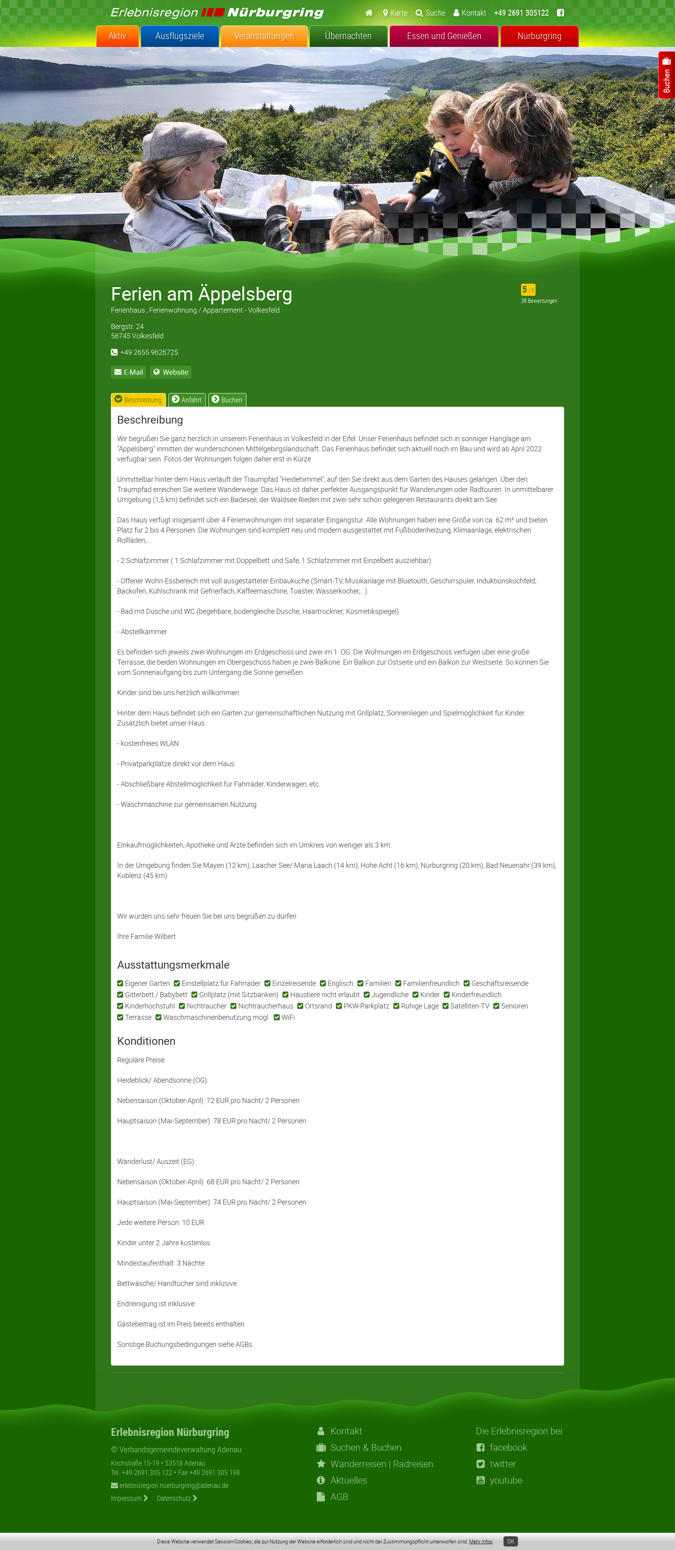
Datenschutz (175, 1498)
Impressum (127, 1498)
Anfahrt (192, 399)
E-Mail (133, 372)
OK (510, 1541)
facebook (508, 1447)
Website (175, 372)
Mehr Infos (481, 1541)
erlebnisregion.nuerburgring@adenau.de (173, 1485)
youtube (506, 1480)
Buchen (231, 399)
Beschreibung (143, 399)
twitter (503, 1464)
